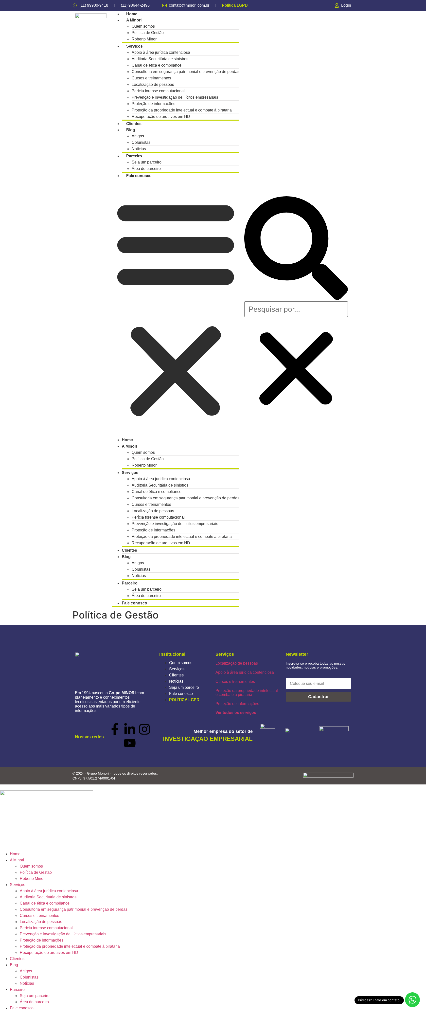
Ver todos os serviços (235, 712)
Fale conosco (139, 176)
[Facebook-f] (115, 729)
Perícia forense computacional (46, 928)
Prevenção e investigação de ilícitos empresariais (63, 934)
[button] (175, 308)
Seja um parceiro (184, 687)
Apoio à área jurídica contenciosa (244, 672)
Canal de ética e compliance (45, 903)
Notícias (139, 576)
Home (15, 854)
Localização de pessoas (236, 663)
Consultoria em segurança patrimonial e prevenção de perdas (185, 72)
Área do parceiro (146, 596)
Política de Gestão (36, 872)
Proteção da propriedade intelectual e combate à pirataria (246, 693)
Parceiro (130, 583)
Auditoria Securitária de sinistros (48, 897)
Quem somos (180, 663)
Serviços (176, 669)
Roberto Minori (145, 465)
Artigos (26, 971)
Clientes (176, 675)
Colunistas (29, 977)
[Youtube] (130, 743)
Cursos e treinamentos (235, 681)
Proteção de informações (237, 704)
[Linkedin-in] (130, 729)
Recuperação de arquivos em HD (161, 116)
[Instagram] (144, 729)
